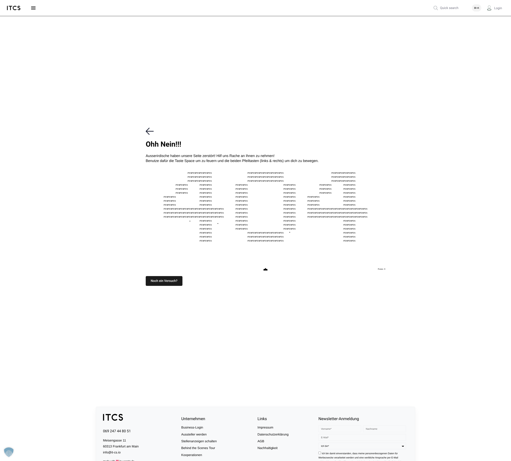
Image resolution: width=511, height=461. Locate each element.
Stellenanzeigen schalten (199, 441)
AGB (260, 441)
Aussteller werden (194, 434)
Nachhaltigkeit (267, 448)
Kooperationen (191, 455)
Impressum (265, 427)
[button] (164, 281)
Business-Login (192, 427)
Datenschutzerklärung (273, 434)
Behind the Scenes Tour (198, 448)
